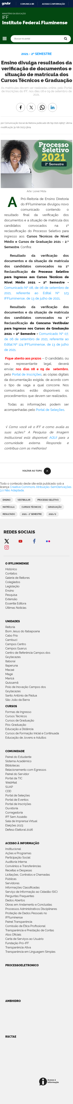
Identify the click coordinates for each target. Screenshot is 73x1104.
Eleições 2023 (14, 825)
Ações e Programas (18, 853)
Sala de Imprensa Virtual (21, 821)
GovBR (6, 3)
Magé (9, 674)
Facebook (34, 541)
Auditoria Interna (16, 862)
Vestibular (24, 500)
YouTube (20, 541)
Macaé (9, 670)
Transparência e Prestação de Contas (29, 930)
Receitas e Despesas (18, 870)
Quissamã (11, 682)
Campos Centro (15, 644)
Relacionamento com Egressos (25, 769)
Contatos (11, 573)
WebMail (11, 782)
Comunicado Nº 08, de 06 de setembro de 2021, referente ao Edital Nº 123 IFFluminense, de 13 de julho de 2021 (36, 293)
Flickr (48, 541)
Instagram (7, 547)
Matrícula (9, 507)
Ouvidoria (11, 808)
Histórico (11, 569)
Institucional (13, 849)
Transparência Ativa (18, 947)
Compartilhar (42, 104)
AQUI (53, 437)
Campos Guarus (16, 648)
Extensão (11, 599)
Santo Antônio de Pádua (21, 695)
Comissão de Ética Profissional (25, 926)
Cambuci (11, 640)
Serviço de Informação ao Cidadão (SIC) (31, 891)
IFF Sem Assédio (16, 817)
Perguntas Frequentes (19, 896)
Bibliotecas (12, 765)
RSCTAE (10, 1036)
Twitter (7, 541)
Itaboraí (10, 661)
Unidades (12, 621)
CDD (8, 791)
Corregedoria (14, 812)
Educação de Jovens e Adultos (25, 737)
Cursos (11, 706)
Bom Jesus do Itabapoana (22, 631)
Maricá (9, 678)
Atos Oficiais (13, 934)
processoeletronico (22, 965)
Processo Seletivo (48, 500)
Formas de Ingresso (18, 712)
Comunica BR (27, 4)
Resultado (9, 514)
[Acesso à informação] (49, 1081)
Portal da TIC (13, 778)
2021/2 (52, 514)
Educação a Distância (19, 729)
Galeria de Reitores (17, 577)
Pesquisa (11, 595)
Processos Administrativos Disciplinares (31, 909)
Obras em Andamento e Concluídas (28, 904)
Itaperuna (11, 665)
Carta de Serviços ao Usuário (24, 939)
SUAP (9, 787)
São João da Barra (17, 700)
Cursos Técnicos (31, 507)
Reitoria (10, 627)
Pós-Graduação (15, 724)
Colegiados (12, 582)
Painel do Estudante (18, 757)
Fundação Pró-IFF (17, 943)
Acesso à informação (53, 4)
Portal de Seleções (50, 410)
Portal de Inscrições (27, 374)
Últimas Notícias (15, 607)
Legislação (12, 586)
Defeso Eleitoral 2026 (19, 829)
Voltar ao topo (32, 470)
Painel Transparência (18, 921)
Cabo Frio (11, 635)
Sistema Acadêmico (18, 761)
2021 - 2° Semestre (32, 514)
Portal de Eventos (17, 799)
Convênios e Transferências (23, 866)
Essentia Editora (15, 603)
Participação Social (17, 857)
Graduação (54, 507)
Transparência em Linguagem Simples (30, 951)
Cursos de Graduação (19, 720)
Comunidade (15, 751)
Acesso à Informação (22, 843)
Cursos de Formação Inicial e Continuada (32, 733)
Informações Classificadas (22, 887)
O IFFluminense (17, 563)
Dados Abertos (15, 900)
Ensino (6, 500)
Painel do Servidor (17, 774)
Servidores (12, 883)
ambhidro (13, 1001)
